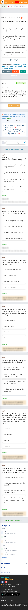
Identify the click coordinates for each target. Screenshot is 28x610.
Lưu (25, 17)
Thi (16, 71)
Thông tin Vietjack (6, 600)
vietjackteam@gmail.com (10, 591)
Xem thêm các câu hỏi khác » (14, 520)
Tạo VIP (17, 2)
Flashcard (7, 71)
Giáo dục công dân (13, 15)
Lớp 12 (5, 15)
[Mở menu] (6, 2)
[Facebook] (2, 582)
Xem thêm (4, 557)
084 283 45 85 (8, 589)
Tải (24, 71)
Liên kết (3, 598)
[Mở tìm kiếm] (12, 2)
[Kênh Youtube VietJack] (6, 582)
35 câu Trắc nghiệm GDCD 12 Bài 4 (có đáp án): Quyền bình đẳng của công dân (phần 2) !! (14, 66)
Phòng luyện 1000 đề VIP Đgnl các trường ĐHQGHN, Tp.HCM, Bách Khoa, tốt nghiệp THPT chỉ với (15, 132)
